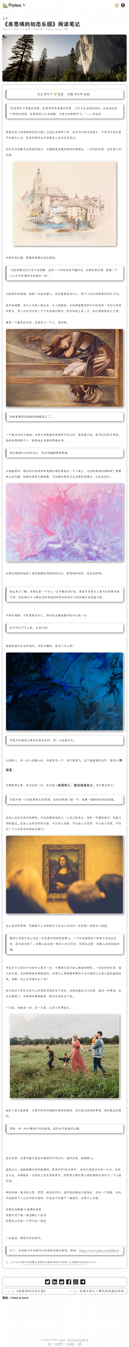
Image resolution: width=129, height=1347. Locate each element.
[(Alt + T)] (24, 5)
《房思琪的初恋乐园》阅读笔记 (41, 24)
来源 (86, 94)
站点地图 (70, 1344)
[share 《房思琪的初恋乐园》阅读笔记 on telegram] (82, 1282)
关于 (50, 1344)
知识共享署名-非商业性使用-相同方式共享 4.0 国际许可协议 (54, 1262)
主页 (5, 18)
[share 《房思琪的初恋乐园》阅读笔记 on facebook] (68, 1282)
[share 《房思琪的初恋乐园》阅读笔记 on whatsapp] (75, 1282)
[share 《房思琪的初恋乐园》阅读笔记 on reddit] (61, 1282)
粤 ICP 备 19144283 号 (78, 1340)
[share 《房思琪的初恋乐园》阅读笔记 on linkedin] (54, 1282)
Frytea (62, 1340)
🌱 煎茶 (58, 94)
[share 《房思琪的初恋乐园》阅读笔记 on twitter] (47, 1282)
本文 (40, 94)
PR (66, 29)
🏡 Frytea (11, 5)
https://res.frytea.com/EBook (99, 1250)
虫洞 (79, 1344)
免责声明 (59, 1344)
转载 (70, 94)
